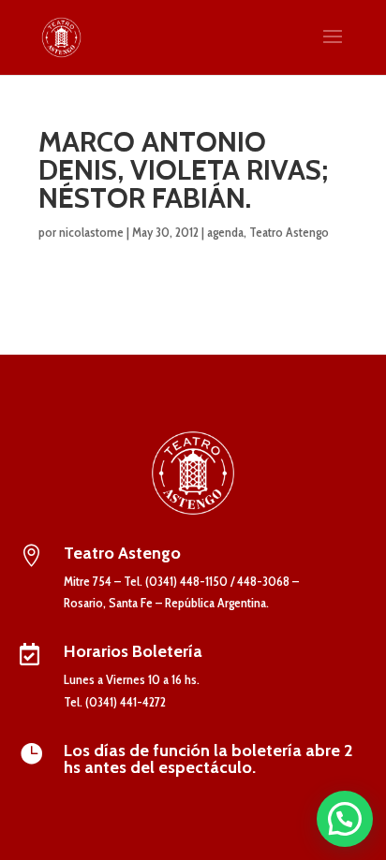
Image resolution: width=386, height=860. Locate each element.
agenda (225, 232)
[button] (345, 819)
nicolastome (91, 232)
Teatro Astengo (289, 232)
